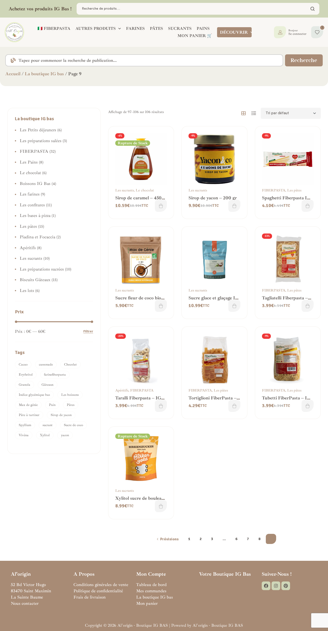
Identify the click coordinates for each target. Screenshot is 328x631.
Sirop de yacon (61, 415)
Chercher (312, 9)
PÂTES (156, 28)
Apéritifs (121, 390)
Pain (52, 405)
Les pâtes (294, 190)
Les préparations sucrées (42, 269)
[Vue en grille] (243, 113)
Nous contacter (25, 603)
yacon (65, 435)
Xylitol (45, 435)
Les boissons (70, 395)
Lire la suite (161, 206)
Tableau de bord (151, 584)
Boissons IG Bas (35, 183)
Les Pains (29, 162)
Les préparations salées (40, 140)
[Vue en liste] (253, 113)
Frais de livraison (89, 597)
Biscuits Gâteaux (35, 279)
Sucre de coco (73, 425)
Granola (24, 385)
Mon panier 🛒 (194, 35)
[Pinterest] (285, 585)
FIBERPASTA (273, 190)
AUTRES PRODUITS (95, 28)
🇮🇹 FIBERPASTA (53, 28)
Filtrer (88, 331)
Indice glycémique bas (34, 395)
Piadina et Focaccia (37, 237)
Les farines (30, 194)
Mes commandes (151, 590)
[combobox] (144, 60)
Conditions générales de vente (100, 584)
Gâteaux (48, 385)
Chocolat (70, 364)
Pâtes (70, 405)
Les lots (27, 290)
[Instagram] (276, 585)
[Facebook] (266, 585)
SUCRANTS (180, 28)
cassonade (46, 364)
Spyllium (25, 425)
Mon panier (147, 603)
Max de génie (28, 405)
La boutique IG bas (44, 74)
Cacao (23, 364)
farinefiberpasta (55, 374)
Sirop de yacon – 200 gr (212, 198)
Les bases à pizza (35, 215)
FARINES (135, 28)
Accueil (12, 74)
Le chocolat (145, 190)
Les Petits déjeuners (38, 130)
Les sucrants (124, 190)
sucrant (48, 425)
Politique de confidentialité (98, 590)
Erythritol (26, 374)
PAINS (203, 28)
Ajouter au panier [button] (234, 206)
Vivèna (24, 435)
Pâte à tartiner (29, 415)
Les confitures (32, 205)
